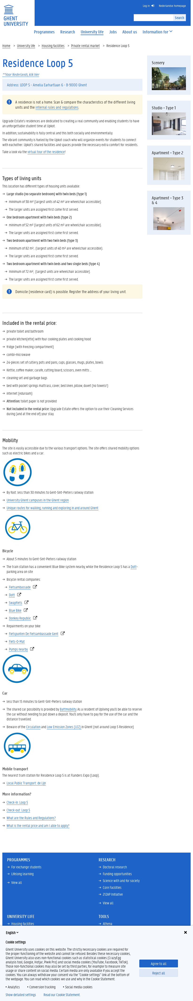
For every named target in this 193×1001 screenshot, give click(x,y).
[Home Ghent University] (15, 12)
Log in (146, 6)
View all (16, 882)
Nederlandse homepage (172, 6)
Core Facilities (112, 887)
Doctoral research (115, 866)
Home (6, 45)
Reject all (158, 972)
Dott (134, 566)
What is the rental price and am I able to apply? (38, 825)
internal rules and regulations (57, 107)
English (11, 932)
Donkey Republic (20, 618)
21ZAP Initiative (113, 894)
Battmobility (68, 709)
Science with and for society (121, 880)
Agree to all (158, 963)
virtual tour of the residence (46, 151)
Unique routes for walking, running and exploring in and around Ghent (52, 507)
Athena (107, 923)
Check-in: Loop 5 (17, 802)
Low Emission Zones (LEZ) (64, 726)
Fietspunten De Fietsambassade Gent (33, 633)
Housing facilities (53, 45)
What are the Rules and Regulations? (31, 817)
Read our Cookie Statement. (62, 995)
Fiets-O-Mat (17, 641)
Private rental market (85, 45)
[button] (155, 32)
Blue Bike (15, 610)
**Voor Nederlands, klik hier (20, 74)
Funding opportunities (117, 873)
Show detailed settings (21, 995)
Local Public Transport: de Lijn (26, 782)
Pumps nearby (18, 649)
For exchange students (26, 866)
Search (179, 17)
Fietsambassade (20, 586)
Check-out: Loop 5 (18, 809)
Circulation (33, 726)
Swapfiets (15, 602)
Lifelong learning (22, 873)
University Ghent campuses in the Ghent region (38, 499)
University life (26, 45)
